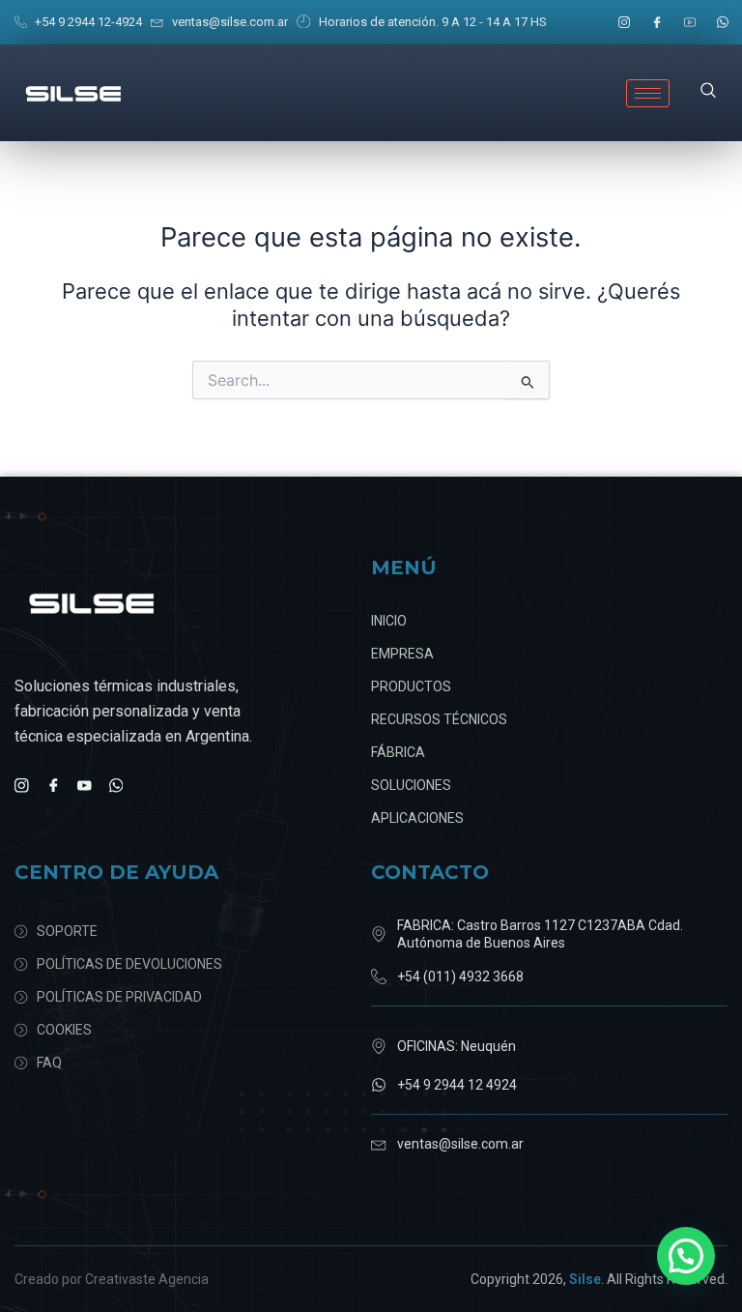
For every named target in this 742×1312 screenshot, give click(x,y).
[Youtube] (689, 22)
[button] (708, 92)
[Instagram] (624, 22)
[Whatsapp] (722, 22)
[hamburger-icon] (648, 93)
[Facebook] (656, 22)
